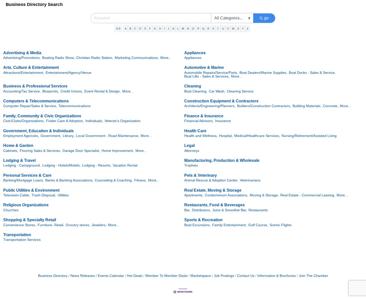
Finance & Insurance (203, 116)
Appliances (195, 53)
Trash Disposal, (44, 195)
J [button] (168, 28)
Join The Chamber (313, 276)
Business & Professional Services (35, 86)
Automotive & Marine (204, 67)
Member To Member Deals (166, 276)
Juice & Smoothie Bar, (229, 210)
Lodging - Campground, (22, 165)
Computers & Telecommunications (36, 101)
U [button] (223, 28)
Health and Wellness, (201, 136)
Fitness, (140, 180)
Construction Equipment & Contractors (221, 101)
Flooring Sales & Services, (40, 151)
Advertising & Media (22, 53)
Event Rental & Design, (102, 91)
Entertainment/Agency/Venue (68, 73)
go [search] (266, 18)
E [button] (145, 28)
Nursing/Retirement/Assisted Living (309, 136)
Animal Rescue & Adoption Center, (211, 180)
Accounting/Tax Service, (22, 91)
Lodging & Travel (19, 160)
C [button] (135, 28)
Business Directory (52, 276)
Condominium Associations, (226, 195)
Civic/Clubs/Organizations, (24, 121)
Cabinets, (10, 151)
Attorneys (191, 151)
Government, (51, 136)
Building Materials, (307, 106)
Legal (189, 145)
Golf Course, (258, 225)
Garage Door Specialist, (81, 151)
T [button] (218, 28)
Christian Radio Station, (94, 58)
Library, (68, 136)
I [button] (164, 28)
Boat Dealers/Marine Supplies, (263, 73)
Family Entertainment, (229, 225)
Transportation (17, 235)
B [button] (130, 28)
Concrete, (330, 106)
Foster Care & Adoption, (65, 121)
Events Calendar (111, 276)
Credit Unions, (72, 91)
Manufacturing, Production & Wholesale (221, 160)
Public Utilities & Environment (31, 190)
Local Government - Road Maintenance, (107, 136)
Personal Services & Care (27, 175)
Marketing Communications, (137, 58)
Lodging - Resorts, (96, 165)
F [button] (150, 28)
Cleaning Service (240, 91)
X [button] (238, 28)
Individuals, (94, 121)
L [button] (178, 28)
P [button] (198, 28)
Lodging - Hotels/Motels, (61, 165)
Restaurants (258, 210)
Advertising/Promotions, (22, 58)
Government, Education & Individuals (38, 131)
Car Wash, (217, 91)
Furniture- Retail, (51, 225)
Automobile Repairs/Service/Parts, (211, 73)
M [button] (183, 28)
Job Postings (224, 276)
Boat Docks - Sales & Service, (312, 73)
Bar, (187, 210)
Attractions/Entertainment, (23, 73)
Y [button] (243, 28)
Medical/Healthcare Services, (257, 136)
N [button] (188, 28)
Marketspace (200, 276)
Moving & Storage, (264, 195)
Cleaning (192, 86)
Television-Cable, (16, 195)
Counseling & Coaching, (114, 180)
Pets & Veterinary (200, 175)
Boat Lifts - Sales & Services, (207, 76)
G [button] (155, 28)
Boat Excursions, (197, 225)
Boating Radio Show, (58, 58)
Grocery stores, (78, 225)
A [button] (125, 28)
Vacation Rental (125, 165)
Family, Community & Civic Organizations (42, 116)
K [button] (173, 28)
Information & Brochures (276, 276)
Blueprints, (50, 91)
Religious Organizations (26, 205)
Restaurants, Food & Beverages (214, 205)
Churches (10, 210)
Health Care (195, 131)
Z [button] (247, 28)
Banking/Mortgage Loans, (23, 180)
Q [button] (203, 28)
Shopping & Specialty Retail (29, 220)
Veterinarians (250, 180)
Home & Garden (18, 145)
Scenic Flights (281, 225)
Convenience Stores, (19, 225)
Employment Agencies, (21, 136)
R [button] (208, 28)
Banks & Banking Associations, (69, 180)
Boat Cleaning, (195, 91)
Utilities (63, 195)
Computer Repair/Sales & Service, (30, 106)
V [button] (228, 28)
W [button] (233, 28)
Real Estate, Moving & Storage (213, 190)
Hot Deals (134, 276)
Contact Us (245, 276)
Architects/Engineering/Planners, (210, 106)
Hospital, (226, 136)
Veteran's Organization (122, 121)
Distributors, (201, 210)
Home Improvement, (118, 151)
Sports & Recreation (203, 220)
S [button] (213, 28)
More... (166, 58)
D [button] (140, 28)
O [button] (193, 28)
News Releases (82, 276)
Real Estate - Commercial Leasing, (307, 195)
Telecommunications (75, 106)
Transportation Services (22, 240)
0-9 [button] (118, 28)
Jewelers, (99, 225)
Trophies (191, 165)
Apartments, (193, 195)
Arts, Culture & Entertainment (31, 67)
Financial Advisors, (199, 121)
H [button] (160, 28)
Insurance (223, 121)
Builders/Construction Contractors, (264, 106)
